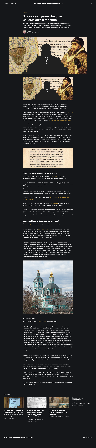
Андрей (29, 31)
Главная (6, 3)
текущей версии (33, 224)
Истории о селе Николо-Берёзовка (48, 3)
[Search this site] (91, 3)
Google (57, 176)
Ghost (90, 437)
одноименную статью (44, 229)
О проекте (13, 3)
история (25, 12)
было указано (54, 203)
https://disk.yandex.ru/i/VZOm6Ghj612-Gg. (59, 120)
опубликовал (42, 321)
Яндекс (52, 176)
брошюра (70, 112)
